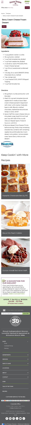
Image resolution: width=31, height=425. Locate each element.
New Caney (10, 7)
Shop (4, 341)
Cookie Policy (12, 413)
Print (4, 26)
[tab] (15, 341)
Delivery (6, 348)
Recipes (8, 13)
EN (26, 3)
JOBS (4, 381)
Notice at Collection (23, 424)
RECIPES (4, 391)
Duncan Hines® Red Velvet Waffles (15, 270)
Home (3, 13)
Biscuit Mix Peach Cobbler (12, 233)
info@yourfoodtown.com (15, 408)
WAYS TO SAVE (6, 363)
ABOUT (4, 372)
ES (28, 3)
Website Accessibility (21, 413)
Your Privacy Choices (10, 424)
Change (27, 7)
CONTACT (5, 377)
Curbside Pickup (8, 345)
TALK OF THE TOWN (7, 386)
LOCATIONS (5, 368)
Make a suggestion (16, 294)
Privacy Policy (4, 413)
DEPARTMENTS (6, 354)
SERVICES (5, 359)
